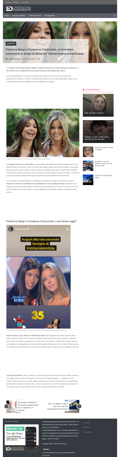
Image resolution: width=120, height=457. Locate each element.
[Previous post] (6, 406)
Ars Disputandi (49, 15)
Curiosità (11, 43)
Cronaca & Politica (18, 15)
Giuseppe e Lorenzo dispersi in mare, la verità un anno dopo (103, 163)
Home (7, 15)
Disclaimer (16, 2)
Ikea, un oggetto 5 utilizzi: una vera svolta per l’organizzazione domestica (57, 406)
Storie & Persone (35, 15)
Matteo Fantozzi (14, 59)
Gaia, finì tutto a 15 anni (94, 113)
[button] (114, 15)
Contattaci (70, 443)
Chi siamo (8, 2)
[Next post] (79, 406)
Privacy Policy (25, 2)
